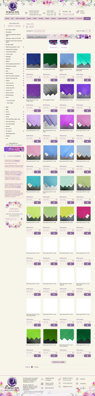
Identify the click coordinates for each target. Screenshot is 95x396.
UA (85, 18)
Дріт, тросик (8, 128)
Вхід (70, 11)
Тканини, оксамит (10, 92)
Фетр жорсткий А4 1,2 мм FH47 (49, 192)
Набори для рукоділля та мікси (13, 47)
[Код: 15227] (83, 291)
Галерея (47, 18)
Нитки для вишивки (10, 121)
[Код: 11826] (50, 77)
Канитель (8, 114)
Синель (7, 116)
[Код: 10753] (67, 138)
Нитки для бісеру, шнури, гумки (13, 119)
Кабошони (8, 68)
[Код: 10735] (67, 230)
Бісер (7, 71)
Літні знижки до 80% (10, 29)
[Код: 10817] (67, 291)
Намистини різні (9, 73)
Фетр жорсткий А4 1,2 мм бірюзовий (82, 284)
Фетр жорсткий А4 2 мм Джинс (66, 70)
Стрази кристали (10, 83)
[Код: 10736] (50, 230)
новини (17, 156)
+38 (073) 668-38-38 (33, 13)
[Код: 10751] (33, 169)
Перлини (8, 80)
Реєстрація (65, 11)
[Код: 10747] (33, 199)
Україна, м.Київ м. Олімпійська (49, 383)
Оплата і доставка (20, 18)
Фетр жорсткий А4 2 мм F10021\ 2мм (32, 100)
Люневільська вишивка (11, 66)
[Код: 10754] (33, 138)
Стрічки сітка (9, 90)
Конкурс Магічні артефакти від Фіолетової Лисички (14, 163)
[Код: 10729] (50, 261)
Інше (7, 138)
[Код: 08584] (50, 291)
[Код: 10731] (83, 230)
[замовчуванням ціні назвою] (39, 31)
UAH (14, 23)
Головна (7, 18)
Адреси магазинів (62, 18)
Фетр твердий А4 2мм (48, 99)
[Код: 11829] (33, 77)
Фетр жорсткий (11, 100)
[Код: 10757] (50, 107)
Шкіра (7, 107)
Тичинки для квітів (10, 88)
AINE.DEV (82, 388)
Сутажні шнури (9, 54)
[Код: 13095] (50, 138)
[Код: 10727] (83, 261)
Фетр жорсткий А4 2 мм (32, 69)
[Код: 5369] (83, 352)
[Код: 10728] (67, 261)
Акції (12, 18)
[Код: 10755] (83, 107)
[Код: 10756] (67, 107)
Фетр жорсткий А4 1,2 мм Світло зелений (66, 345)
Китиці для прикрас (10, 124)
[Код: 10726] (33, 291)
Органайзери (8, 32)
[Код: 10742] (83, 199)
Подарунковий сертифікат (12, 49)
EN (87, 18)
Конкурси (53, 18)
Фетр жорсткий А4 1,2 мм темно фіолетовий (32, 315)
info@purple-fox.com (67, 386)
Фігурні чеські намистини (11, 78)
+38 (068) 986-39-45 (35, 15)
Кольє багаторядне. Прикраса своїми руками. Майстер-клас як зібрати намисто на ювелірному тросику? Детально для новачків (14, 190)
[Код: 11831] (33, 352)
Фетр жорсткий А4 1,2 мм (66, 99)
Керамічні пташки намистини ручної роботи (14, 41)
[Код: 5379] (67, 322)
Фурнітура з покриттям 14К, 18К (13, 38)
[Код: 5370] (50, 352)
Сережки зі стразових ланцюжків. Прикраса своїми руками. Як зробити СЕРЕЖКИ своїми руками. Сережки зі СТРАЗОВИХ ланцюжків (14, 175)
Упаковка (8, 136)
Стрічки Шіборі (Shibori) (11, 52)
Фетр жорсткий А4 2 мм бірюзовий (82, 70)
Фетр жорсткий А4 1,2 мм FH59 (49, 131)
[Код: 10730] (33, 261)
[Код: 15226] (33, 322)
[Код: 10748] (83, 169)
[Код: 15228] (83, 77)
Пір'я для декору (9, 95)
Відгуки (29, 18)
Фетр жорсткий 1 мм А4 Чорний (66, 284)
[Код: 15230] (33, 107)
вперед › (37, 367)
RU (89, 18)
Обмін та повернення (29, 393)
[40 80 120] (88, 31)
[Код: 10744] (67, 199)
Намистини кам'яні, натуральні (12, 76)
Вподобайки (79, 18)
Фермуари (8, 56)
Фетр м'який (10, 103)
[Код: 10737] (33, 230)
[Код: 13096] (50, 199)
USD (18, 23)
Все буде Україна (9, 44)
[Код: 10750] (50, 169)
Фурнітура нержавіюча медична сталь (13, 35)
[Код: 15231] (67, 77)
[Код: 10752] (83, 138)
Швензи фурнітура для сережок (13, 64)
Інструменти (9, 131)
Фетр (7, 97)
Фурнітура (8, 59)
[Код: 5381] (50, 322)
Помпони (8, 126)
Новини (35, 18)
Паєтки (7, 112)
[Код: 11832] (83, 322)
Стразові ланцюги (10, 85)
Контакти (72, 18)
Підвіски (8, 61)
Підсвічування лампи (10, 133)
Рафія (7, 109)
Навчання (41, 18)
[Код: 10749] (67, 169)
